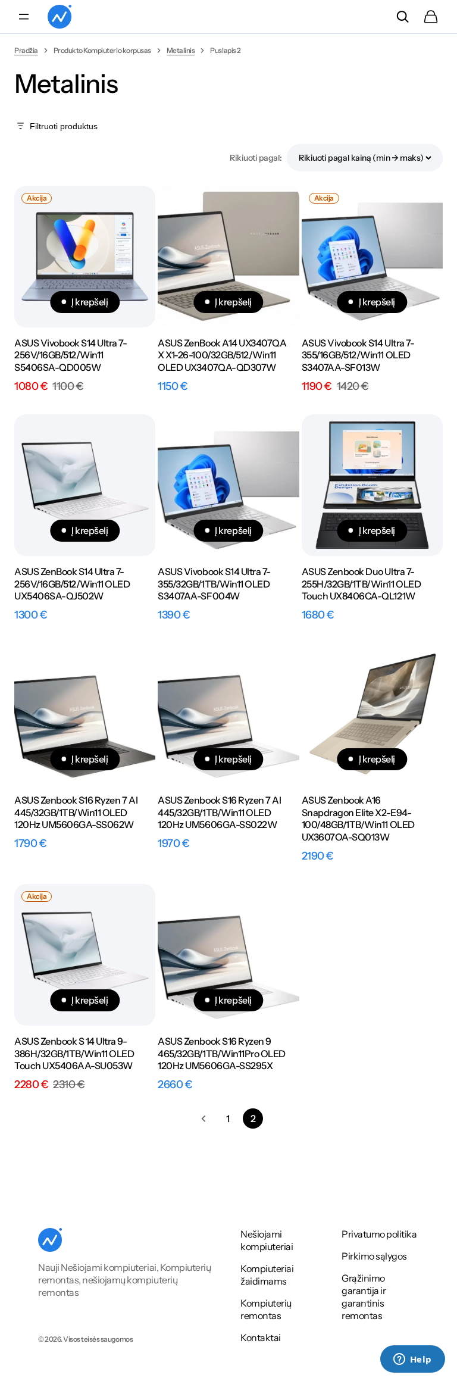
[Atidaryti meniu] (24, 17)
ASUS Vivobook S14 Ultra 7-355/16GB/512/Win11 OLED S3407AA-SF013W (358, 355)
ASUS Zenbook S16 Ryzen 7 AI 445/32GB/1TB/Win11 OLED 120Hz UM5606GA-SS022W (219, 812)
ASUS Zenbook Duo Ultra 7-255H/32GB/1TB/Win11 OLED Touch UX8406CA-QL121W (361, 583)
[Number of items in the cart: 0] (430, 16)
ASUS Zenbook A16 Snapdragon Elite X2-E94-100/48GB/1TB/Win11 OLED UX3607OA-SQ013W (358, 818)
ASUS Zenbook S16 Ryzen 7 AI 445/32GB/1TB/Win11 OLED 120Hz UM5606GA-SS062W (75, 812)
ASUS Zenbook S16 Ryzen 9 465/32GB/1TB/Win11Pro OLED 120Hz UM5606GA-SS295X (222, 1053)
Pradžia (26, 50)
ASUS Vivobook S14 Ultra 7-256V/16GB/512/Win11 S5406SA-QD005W (70, 355)
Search (402, 17)
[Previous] (203, 1118)
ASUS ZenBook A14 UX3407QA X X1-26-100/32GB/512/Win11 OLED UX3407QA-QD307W (222, 355)
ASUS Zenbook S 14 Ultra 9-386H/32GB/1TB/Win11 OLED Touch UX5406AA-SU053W (74, 1053)
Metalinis (181, 50)
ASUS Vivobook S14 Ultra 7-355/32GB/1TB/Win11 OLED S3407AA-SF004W (214, 583)
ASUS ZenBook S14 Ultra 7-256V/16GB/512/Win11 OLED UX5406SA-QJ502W (72, 583)
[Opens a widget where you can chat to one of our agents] (412, 1360)
